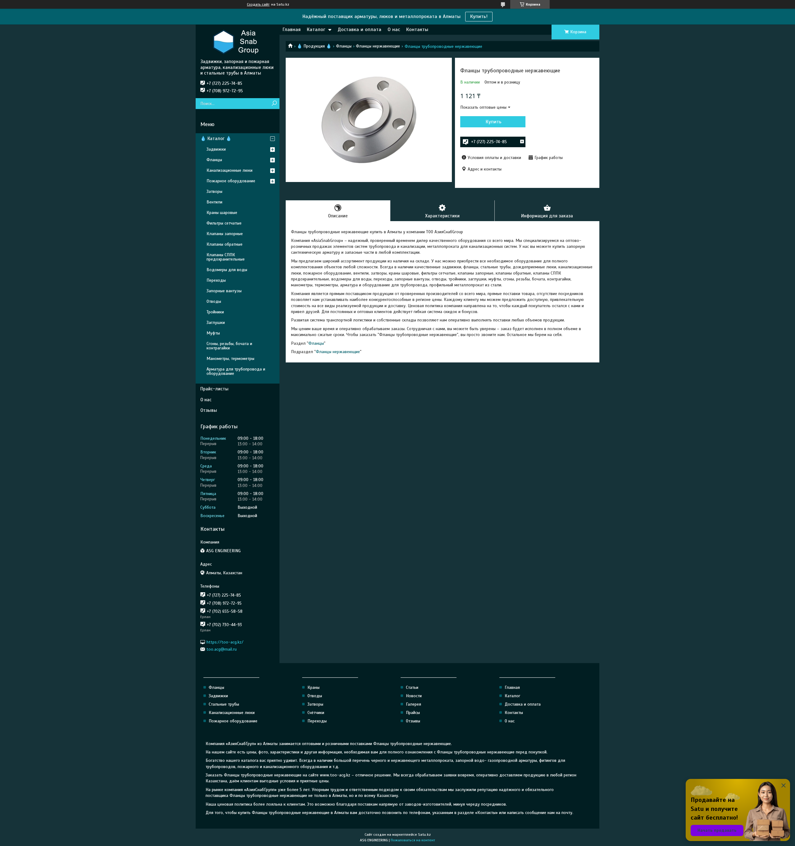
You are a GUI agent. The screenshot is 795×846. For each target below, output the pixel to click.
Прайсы (413, 712)
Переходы (216, 280)
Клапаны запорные (225, 233)
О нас (394, 29)
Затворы (214, 191)
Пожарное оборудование (231, 181)
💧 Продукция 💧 (314, 46)
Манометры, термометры (230, 358)
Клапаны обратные (225, 244)
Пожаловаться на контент (413, 840)
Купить (494, 122)
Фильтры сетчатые (224, 223)
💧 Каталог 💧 (216, 138)
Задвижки (216, 149)
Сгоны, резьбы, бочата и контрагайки (229, 346)
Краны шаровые (222, 212)
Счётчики (315, 712)
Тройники (215, 312)
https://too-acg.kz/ (225, 641)
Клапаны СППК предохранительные (226, 257)
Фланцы (344, 46)
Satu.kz (424, 834)
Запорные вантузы (224, 290)
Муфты (213, 333)
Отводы (214, 301)
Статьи (412, 687)
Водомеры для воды (227, 269)
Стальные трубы (224, 704)
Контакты (417, 29)
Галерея (413, 704)
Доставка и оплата (359, 29)
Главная (292, 29)
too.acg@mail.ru (222, 649)
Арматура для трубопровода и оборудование (236, 371)
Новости (414, 695)
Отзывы (208, 410)
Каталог (316, 29)
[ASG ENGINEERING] (237, 41)
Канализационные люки (229, 170)
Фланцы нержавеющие (378, 46)
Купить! (479, 16)
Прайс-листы (214, 389)
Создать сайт (258, 4)
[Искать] (274, 103)
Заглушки (216, 322)
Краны (313, 687)
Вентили (214, 202)
